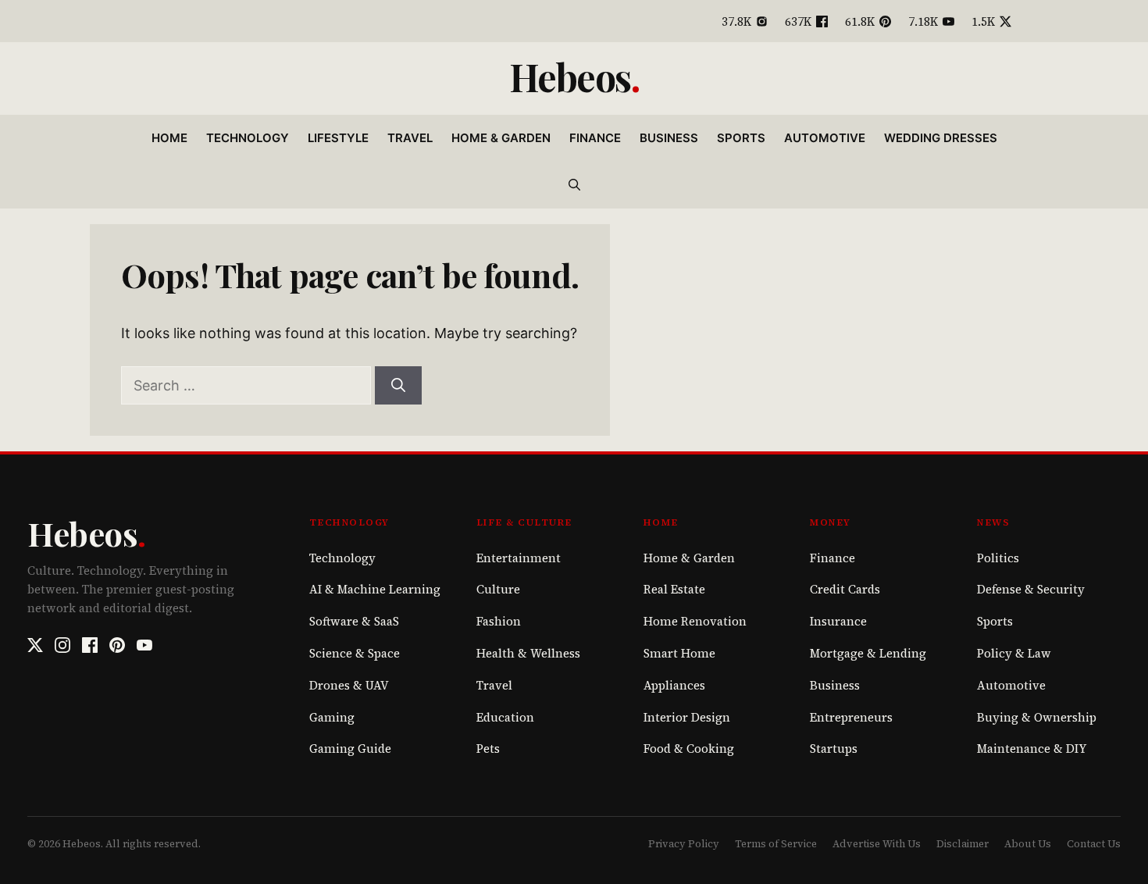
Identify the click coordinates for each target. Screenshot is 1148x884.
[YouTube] (144, 645)
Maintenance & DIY (1031, 748)
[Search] (398, 385)
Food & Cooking (689, 748)
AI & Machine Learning (374, 589)
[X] (35, 645)
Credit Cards (845, 589)
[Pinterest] (117, 645)
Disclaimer (962, 843)
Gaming (332, 717)
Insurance (838, 621)
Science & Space (354, 653)
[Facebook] (90, 645)
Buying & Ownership (1036, 717)
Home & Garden (501, 137)
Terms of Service (776, 843)
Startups (833, 748)
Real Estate (674, 589)
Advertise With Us (876, 843)
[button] (574, 185)
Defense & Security (1031, 589)
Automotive (824, 137)
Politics (998, 558)
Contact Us (1094, 843)
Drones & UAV (349, 685)
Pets (488, 748)
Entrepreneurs (851, 717)
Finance (595, 137)
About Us (1027, 843)
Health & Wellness (528, 653)
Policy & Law (1014, 653)
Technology (247, 137)
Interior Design (687, 717)
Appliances (674, 685)
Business (669, 137)
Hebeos (570, 77)
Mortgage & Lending (868, 653)
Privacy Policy (683, 843)
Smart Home (679, 653)
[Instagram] (62, 645)
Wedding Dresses (940, 137)
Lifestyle (338, 137)
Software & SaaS (354, 621)
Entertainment (518, 558)
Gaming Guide (350, 748)
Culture (498, 589)
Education (505, 717)
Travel (410, 137)
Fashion (498, 621)
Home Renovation (695, 621)
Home (169, 137)
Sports (741, 137)
